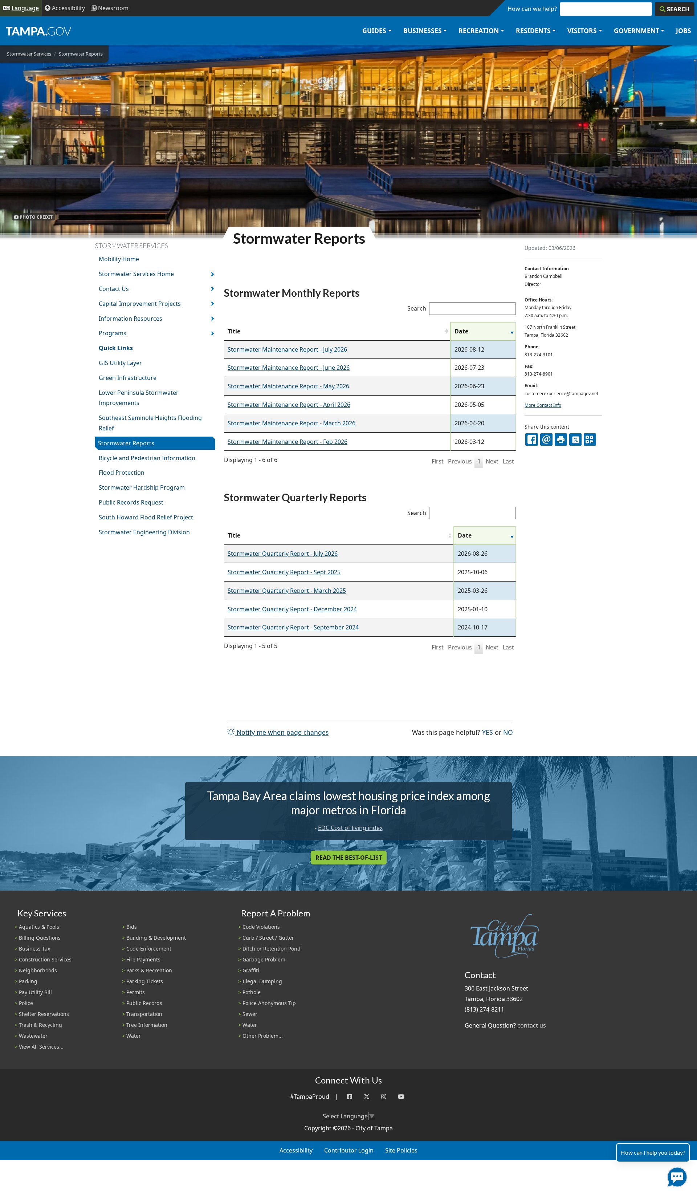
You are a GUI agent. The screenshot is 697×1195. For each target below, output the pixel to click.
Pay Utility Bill (35, 992)
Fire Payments (143, 959)
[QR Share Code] (590, 439)
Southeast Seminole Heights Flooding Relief (150, 423)
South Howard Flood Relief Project (146, 517)
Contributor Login (349, 1150)
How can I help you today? (652, 1152)
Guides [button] (374, 30)
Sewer (249, 1013)
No (508, 732)
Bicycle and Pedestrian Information (147, 458)
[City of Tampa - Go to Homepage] (38, 31)
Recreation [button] (478, 30)
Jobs (683, 30)
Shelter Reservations (44, 1013)
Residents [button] (533, 30)
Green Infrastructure (127, 378)
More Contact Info (543, 405)
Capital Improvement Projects (140, 304)
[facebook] (531, 439)
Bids (131, 926)
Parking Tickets (144, 981)
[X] (575, 439)
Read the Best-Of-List (348, 858)
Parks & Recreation (149, 970)
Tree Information (146, 1024)
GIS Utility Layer (120, 363)
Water (133, 1035)
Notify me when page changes (282, 732)
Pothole (251, 992)
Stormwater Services (29, 53)
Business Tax (34, 948)
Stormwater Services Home (136, 274)
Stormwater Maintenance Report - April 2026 (289, 405)
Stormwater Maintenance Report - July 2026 (287, 349)
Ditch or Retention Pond (271, 948)
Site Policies (401, 1150)
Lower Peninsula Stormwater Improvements (139, 398)
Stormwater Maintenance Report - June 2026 (289, 368)
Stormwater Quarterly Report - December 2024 (292, 609)
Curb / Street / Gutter (268, 937)
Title (234, 331)
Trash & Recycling (40, 1024)
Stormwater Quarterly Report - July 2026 (283, 554)
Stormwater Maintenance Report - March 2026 (291, 423)
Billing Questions (40, 937)
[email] (546, 439)
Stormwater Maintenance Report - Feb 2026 (287, 442)
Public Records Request (131, 502)
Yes (487, 732)
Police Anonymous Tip (269, 1003)
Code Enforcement (148, 948)
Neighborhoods (38, 970)
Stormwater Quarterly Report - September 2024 (293, 627)
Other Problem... (262, 1035)
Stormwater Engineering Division (144, 532)
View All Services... (41, 1046)
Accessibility (296, 1150)
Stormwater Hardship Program (142, 487)
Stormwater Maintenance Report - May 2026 (288, 386)
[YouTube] (401, 1097)
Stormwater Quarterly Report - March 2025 (287, 591)
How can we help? (532, 9)
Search (416, 308)
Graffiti (250, 970)
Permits (135, 992)
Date (461, 331)
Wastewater (33, 1035)
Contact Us (114, 289)
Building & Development (156, 937)
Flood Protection (121, 473)
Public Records (144, 1003)
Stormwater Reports (126, 443)
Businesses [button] (422, 30)
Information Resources (130, 319)
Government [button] (636, 30)
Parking (28, 981)
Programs (112, 333)
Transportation (144, 1013)
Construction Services (45, 959)
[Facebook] (349, 1097)
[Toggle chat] (676, 1175)
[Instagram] (383, 1097)
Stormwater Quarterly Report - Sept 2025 (284, 572)
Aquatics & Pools (39, 926)
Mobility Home (119, 259)
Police (26, 1003)
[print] (561, 439)
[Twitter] (366, 1097)
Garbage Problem (263, 959)
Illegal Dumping (262, 981)
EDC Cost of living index (350, 828)
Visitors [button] (582, 30)
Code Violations (261, 926)
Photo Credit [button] (36, 217)
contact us (531, 1025)
